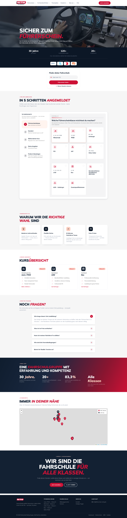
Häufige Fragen (80, 504)
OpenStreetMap (104, 444)
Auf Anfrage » (55, 286)
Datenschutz (98, 515)
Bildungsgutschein (64, 502)
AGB (104, 515)
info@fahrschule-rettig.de (99, 502)
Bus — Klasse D (48, 507)
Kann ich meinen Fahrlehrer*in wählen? (47, 335)
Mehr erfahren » (26, 286)
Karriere (62, 504)
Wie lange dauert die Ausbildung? (45, 316)
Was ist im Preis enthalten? (43, 328)
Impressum (91, 515)
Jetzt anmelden (104, 3)
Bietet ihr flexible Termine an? (44, 349)
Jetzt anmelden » (56, 485)
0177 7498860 (71, 485)
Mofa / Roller (47, 509)
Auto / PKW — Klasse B (50, 502)
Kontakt (78, 502)
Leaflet (97, 444)
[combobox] (65, 77)
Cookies (109, 515)
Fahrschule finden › (63, 82)
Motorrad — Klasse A (49, 504)
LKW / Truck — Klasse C (50, 506)
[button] (55, 419)
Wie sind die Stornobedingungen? (45, 342)
